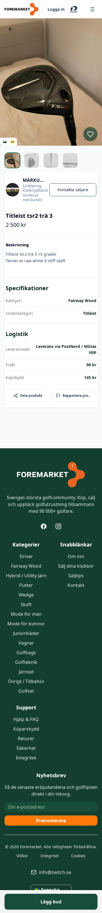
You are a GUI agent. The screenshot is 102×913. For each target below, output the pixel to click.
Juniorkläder (26, 633)
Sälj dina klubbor (76, 566)
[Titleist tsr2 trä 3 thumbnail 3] (51, 160)
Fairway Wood (26, 566)
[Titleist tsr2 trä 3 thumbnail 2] (32, 160)
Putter (26, 585)
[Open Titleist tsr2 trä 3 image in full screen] (51, 82)
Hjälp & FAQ (26, 719)
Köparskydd (26, 729)
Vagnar (26, 643)
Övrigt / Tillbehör (26, 681)
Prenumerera (51, 820)
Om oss (76, 556)
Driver (26, 556)
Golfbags (26, 652)
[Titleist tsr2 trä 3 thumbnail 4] (70, 160)
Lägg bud (51, 902)
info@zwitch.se (55, 872)
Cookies (78, 855)
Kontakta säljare (73, 189)
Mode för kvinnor (26, 624)
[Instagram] (58, 526)
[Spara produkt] (90, 134)
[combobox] (51, 890)
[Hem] (51, 474)
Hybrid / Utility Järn (26, 575)
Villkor (22, 855)
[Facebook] (44, 526)
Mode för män (26, 614)
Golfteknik (26, 662)
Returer (26, 738)
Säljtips (76, 575)
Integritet (26, 758)
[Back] (11, 29)
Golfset (26, 691)
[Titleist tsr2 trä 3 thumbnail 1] (12, 160)
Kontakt (75, 585)
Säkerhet (26, 748)
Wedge (26, 595)
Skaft (26, 604)
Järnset (26, 672)
